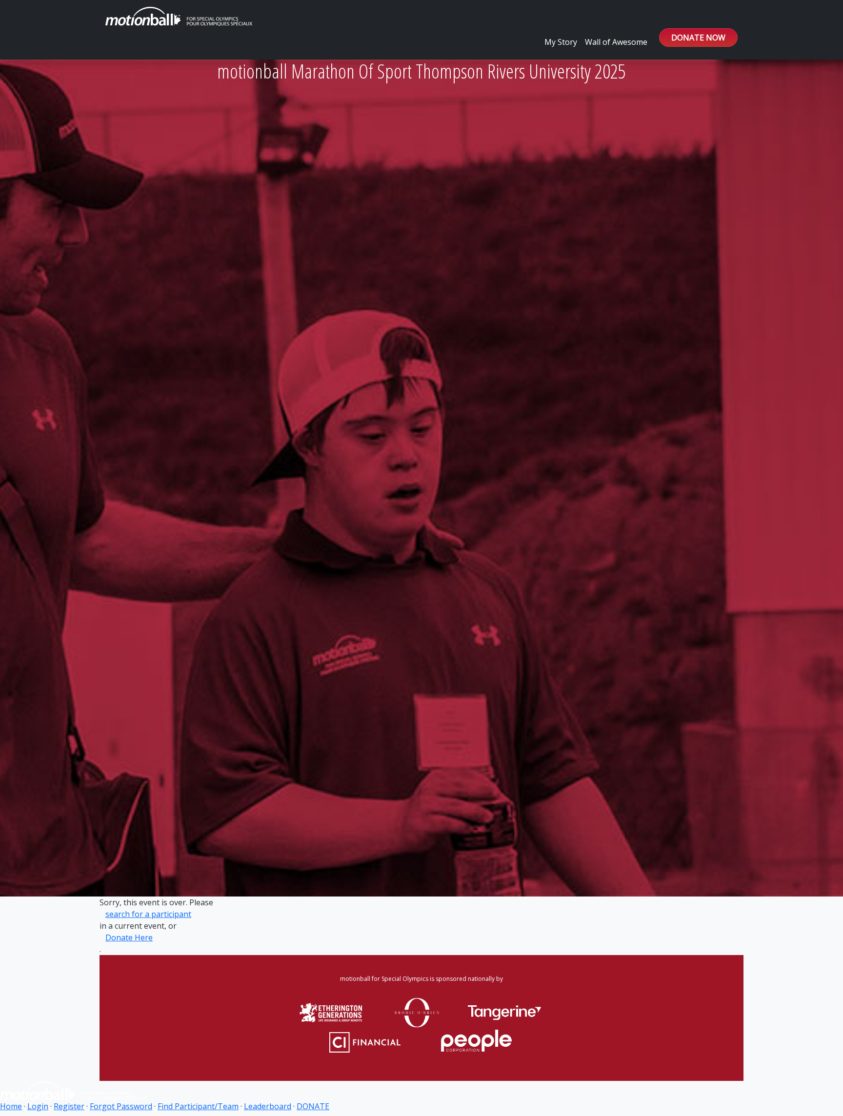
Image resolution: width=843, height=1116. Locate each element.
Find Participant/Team (198, 1106)
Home (11, 1106)
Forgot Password (121, 1106)
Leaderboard (267, 1106)
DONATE (313, 1106)
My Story (560, 42)
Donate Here (129, 937)
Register (69, 1106)
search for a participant (148, 914)
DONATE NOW (698, 37)
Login (37, 1106)
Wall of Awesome (616, 42)
